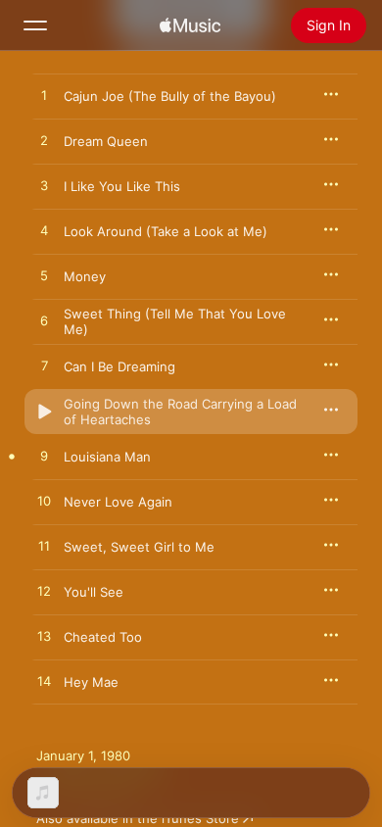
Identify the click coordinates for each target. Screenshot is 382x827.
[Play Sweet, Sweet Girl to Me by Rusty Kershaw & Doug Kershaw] (44, 547)
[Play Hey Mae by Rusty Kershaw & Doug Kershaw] (44, 682)
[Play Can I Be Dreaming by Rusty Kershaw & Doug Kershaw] (44, 366)
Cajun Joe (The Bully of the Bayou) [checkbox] (170, 96)
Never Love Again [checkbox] (118, 502)
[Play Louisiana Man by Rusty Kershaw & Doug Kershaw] (44, 456)
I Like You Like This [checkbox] (122, 186)
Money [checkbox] (85, 276)
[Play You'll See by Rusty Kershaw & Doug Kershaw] (44, 592)
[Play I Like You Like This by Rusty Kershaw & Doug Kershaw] (44, 186)
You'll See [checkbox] (93, 592)
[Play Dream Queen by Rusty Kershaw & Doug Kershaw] (44, 141)
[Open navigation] (35, 25)
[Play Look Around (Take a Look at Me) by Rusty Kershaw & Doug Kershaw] (44, 231)
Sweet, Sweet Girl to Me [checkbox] (139, 547)
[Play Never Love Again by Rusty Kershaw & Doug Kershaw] (44, 502)
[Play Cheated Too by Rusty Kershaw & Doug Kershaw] (44, 637)
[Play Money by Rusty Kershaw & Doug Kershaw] (44, 276)
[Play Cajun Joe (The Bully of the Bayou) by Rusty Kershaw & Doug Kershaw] (44, 96)
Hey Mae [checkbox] (91, 682)
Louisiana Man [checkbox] (107, 456)
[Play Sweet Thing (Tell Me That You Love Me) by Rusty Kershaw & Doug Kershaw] (44, 321)
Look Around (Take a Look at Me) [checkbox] (165, 231)
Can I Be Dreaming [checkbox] (119, 366)
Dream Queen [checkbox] (106, 141)
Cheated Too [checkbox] (103, 637)
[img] (190, 25)
